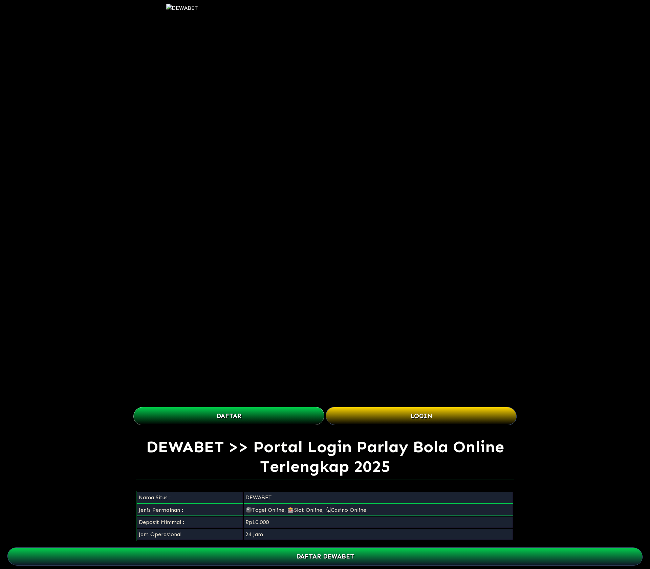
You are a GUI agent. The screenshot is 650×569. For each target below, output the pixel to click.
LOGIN (421, 416)
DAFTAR (228, 416)
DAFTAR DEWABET (325, 557)
